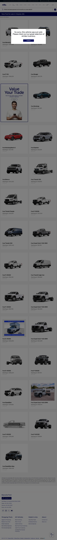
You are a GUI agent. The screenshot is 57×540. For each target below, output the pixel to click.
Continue (29, 40)
